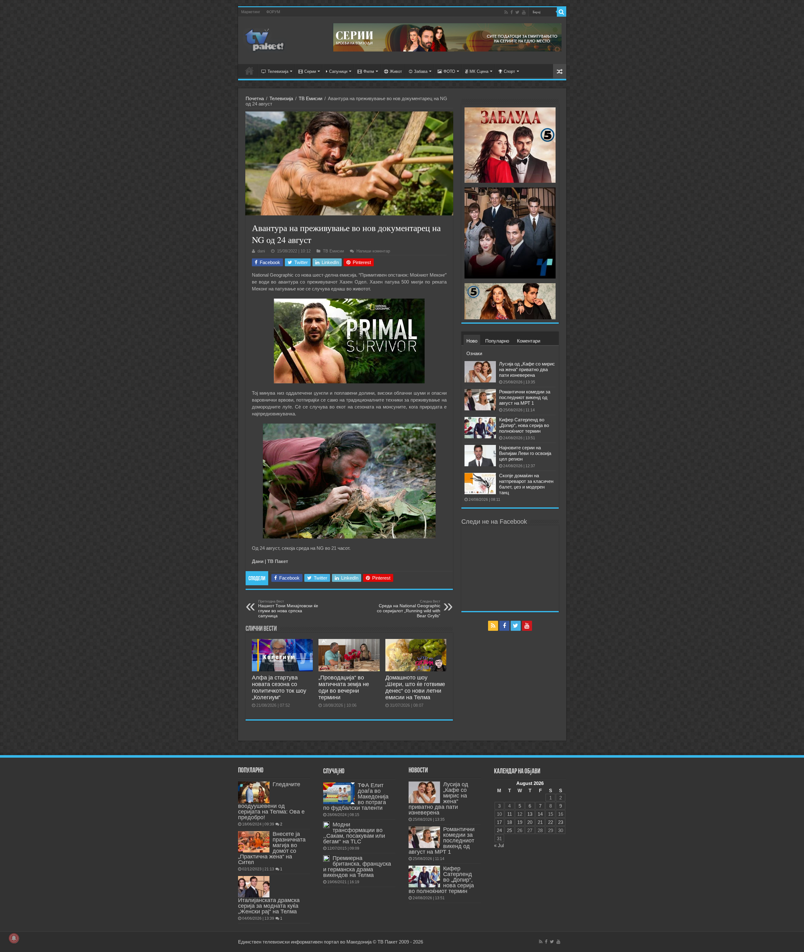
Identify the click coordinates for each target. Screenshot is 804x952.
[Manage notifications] (14, 938)
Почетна (255, 98)
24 (499, 830)
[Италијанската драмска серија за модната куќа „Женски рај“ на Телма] (253, 886)
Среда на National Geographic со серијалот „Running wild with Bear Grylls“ (408, 608)
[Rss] (506, 12)
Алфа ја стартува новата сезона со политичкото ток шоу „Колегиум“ (279, 687)
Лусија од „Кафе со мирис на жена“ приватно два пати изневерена (527, 369)
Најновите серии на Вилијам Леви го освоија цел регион (525, 453)
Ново (471, 340)
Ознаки (474, 353)
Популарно (497, 340)
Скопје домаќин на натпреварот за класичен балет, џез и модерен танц (526, 484)
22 (550, 822)
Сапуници (338, 71)
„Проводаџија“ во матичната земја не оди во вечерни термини (343, 687)
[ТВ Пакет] (265, 39)
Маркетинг (250, 12)
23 (560, 822)
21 (540, 822)
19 (519, 822)
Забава (420, 71)
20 (529, 822)
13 (529, 814)
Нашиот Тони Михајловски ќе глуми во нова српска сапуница (288, 608)
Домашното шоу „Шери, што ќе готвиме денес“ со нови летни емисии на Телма (415, 687)
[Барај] (561, 12)
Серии (310, 71)
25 (509, 830)
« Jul (499, 845)
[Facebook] (511, 12)
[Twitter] (517, 12)
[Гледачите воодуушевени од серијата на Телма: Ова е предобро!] (253, 792)
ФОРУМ (273, 12)
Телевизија (278, 71)
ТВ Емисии (310, 98)
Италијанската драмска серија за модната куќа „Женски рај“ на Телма (269, 906)
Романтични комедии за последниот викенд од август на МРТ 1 (524, 397)
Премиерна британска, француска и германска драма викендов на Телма (357, 866)
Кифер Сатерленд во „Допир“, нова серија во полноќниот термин (524, 425)
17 (499, 822)
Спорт (509, 71)
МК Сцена (479, 71)
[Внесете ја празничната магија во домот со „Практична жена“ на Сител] (253, 841)
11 (509, 814)
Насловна (249, 70)
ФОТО (449, 71)
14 (540, 814)
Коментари (528, 340)
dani (261, 251)
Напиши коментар (373, 251)
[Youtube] (523, 12)
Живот (396, 71)
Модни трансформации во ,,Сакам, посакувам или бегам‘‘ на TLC (354, 833)
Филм (368, 71)
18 (509, 822)
